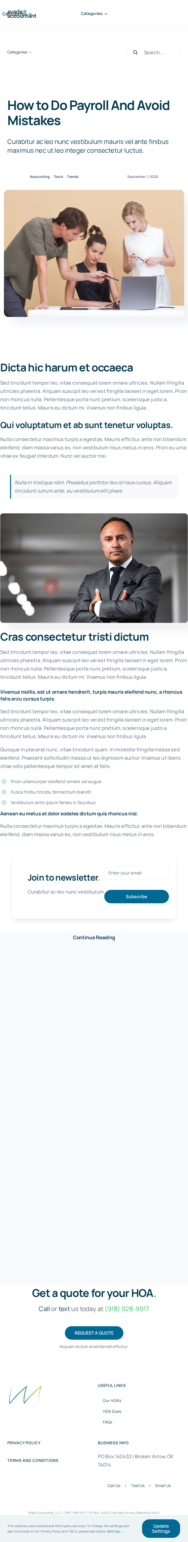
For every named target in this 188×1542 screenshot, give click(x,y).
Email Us (163, 1485)
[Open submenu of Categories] (30, 52)
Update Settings (161, 1528)
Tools (58, 176)
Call (44, 1308)
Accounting (40, 176)
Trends (73, 176)
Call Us (114, 1485)
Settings (114, 1531)
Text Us (137, 1485)
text (64, 1308)
